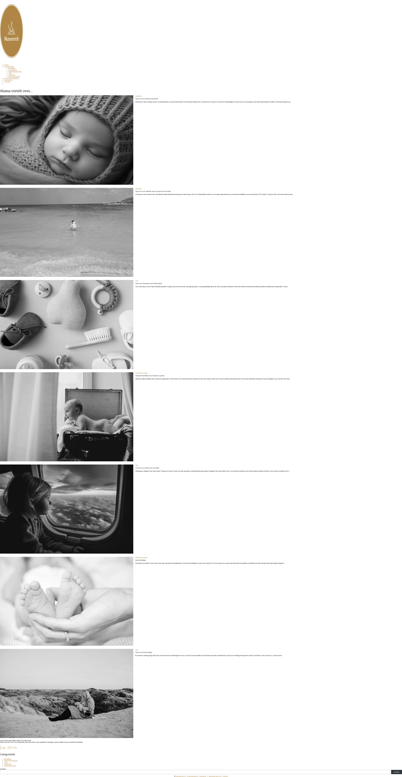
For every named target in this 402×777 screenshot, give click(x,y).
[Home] (11, 57)
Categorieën (9, 66)
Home (6, 65)
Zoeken (3, 769)
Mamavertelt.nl (180, 776)
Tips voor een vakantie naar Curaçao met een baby (153, 191)
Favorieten (8, 80)
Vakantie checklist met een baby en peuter (150, 376)
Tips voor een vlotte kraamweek (146, 99)
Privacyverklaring (192, 776)
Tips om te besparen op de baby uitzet (148, 283)
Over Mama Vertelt (11, 78)
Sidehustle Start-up (215, 776)
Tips (10, 73)
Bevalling (11, 68)
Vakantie (11, 75)
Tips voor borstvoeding (143, 652)
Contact (7, 82)
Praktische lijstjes (15, 71)
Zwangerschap (14, 76)
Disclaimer (203, 776)
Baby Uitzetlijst (140, 560)
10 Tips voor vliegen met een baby (147, 468)
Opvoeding (12, 70)
